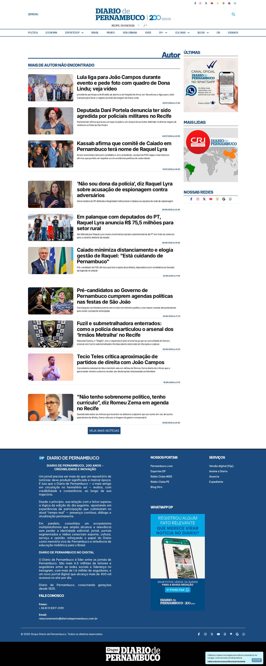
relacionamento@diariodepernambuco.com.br (68, 618)
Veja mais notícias (104, 430)
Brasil (95, 32)
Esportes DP (72, 32)
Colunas (180, 32)
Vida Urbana (130, 32)
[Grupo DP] (133, 654)
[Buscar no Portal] (233, 14)
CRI (218, 32)
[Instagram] (200, 3)
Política (33, 32)
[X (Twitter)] (206, 3)
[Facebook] (196, 3)
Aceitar (256, 660)
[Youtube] (212, 3)
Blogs (201, 32)
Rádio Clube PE (160, 481)
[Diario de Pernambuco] (133, 14)
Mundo (111, 32)
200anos (233, 32)
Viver (148, 32)
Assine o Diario (218, 471)
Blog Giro (156, 487)
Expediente (216, 481)
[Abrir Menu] (29, 14)
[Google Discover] (223, 3)
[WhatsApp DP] (235, 3)
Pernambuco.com (162, 466)
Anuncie (214, 476)
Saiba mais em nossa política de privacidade (226, 661)
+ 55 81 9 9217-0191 (51, 608)
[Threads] (218, 3)
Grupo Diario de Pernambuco (48, 634)
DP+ (161, 32)
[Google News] (229, 3)
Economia (51, 32)
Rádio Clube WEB (161, 476)
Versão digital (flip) (221, 466)
